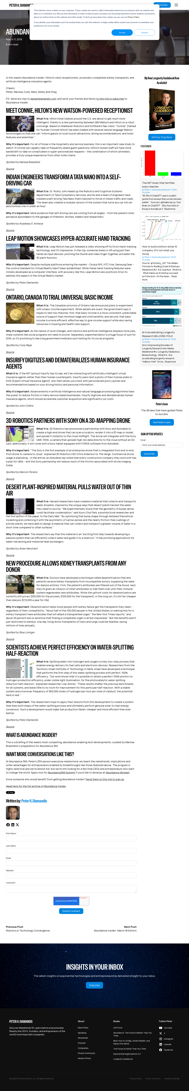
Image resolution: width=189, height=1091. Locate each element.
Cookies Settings (172, 1078)
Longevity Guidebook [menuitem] (123, 1059)
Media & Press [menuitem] (84, 1058)
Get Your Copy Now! (162, 137)
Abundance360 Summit (61, 772)
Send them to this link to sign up (105, 779)
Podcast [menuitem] (82, 1043)
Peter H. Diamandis (34, 801)
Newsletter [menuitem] (83, 1038)
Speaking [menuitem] (82, 1032)
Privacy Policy (133, 17)
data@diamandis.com (43, 98)
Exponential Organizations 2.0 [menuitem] (127, 1054)
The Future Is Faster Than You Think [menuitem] (129, 1048)
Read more (169, 208)
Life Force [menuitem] (117, 1027)
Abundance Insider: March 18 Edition (115, 930)
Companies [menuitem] (83, 1048)
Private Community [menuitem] (86, 1053)
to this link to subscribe (110, 98)
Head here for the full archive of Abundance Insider (36, 786)
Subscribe (162, 4)
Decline (144, 32)
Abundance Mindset (118, 772)
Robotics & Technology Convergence (28, 930)
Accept (122, 32)
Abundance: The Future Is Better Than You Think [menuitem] (132, 1034)
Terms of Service (153, 1078)
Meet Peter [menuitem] (83, 1027)
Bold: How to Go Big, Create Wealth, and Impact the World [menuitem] (131, 1042)
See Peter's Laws (162, 422)
